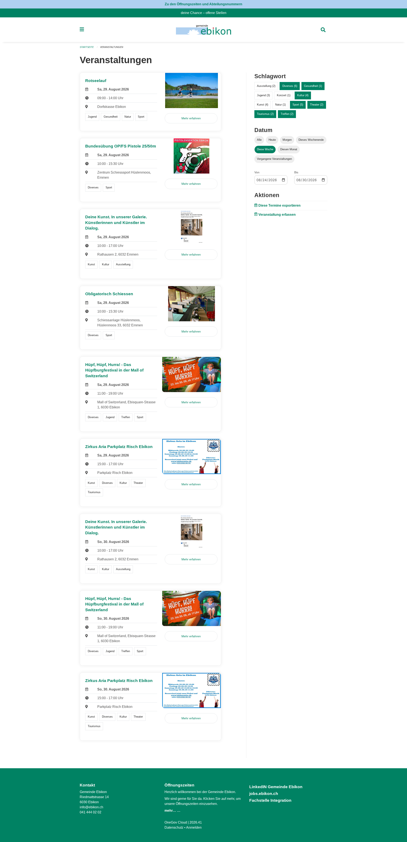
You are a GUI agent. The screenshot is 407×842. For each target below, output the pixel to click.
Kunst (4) (262, 104)
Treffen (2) (287, 114)
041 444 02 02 (90, 812)
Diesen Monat (288, 149)
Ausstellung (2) (266, 86)
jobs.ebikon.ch (263, 793)
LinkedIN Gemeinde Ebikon (275, 787)
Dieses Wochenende (311, 139)
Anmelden (194, 827)
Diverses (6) (289, 86)
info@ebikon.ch (91, 807)
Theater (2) (316, 104)
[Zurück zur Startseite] (203, 29)
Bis (296, 172)
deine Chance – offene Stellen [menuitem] (205, 13)
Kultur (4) (302, 95)
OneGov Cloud (175, 822)
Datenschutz (173, 827)
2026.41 (196, 822)
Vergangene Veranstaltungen (274, 158)
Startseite (87, 47)
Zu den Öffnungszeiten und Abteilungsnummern (203, 4)
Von (256, 172)
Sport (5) (298, 104)
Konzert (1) (283, 95)
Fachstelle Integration (270, 800)
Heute (272, 139)
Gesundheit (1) (313, 86)
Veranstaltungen (111, 47)
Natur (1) (280, 104)
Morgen (287, 139)
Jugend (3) (263, 95)
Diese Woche (265, 149)
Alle (259, 139)
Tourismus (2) (265, 114)
